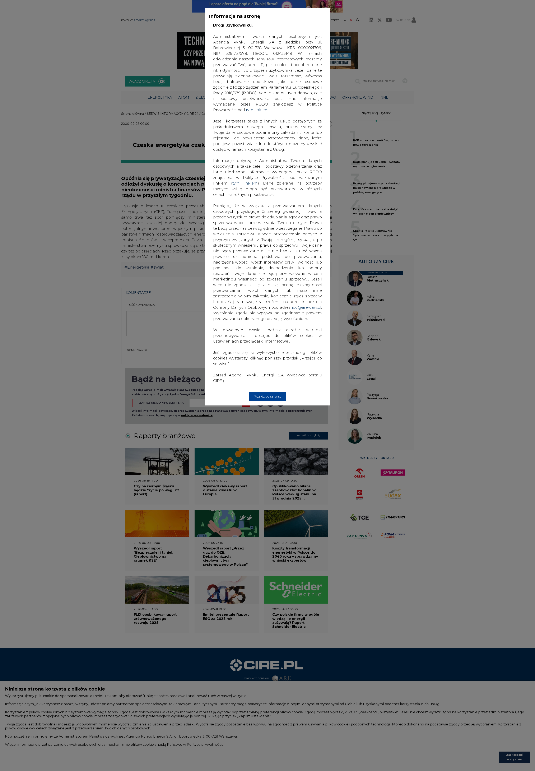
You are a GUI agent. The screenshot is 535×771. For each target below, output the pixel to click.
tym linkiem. (257, 110)
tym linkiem (245, 183)
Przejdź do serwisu (267, 396)
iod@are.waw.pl (306, 307)
